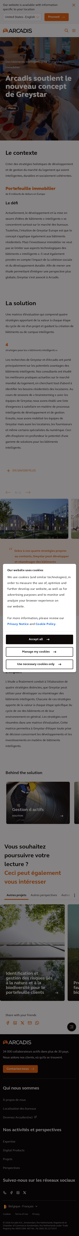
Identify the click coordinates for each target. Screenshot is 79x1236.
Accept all (36, 639)
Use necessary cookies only (36, 664)
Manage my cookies (36, 651)
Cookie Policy (46, 624)
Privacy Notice (18, 624)
